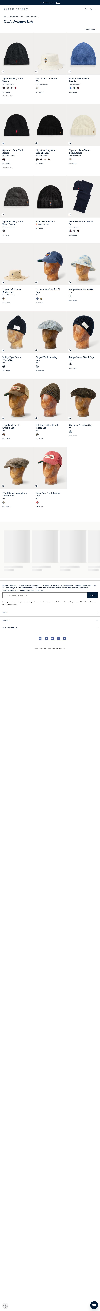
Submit (92, 595)
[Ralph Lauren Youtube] (52, 638)
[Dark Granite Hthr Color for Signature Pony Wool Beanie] (3, 88)
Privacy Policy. (11, 604)
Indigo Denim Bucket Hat (81, 289)
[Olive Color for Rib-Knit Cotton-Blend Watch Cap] (37, 434)
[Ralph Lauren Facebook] (46, 638)
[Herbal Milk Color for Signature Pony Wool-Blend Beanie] (70, 159)
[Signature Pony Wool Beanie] (16, 54)
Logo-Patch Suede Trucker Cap (11, 426)
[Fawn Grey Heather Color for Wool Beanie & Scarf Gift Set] (74, 231)
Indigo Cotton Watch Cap (81, 357)
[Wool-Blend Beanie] (50, 197)
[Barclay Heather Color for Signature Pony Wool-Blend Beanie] (3, 231)
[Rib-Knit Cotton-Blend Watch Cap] (50, 400)
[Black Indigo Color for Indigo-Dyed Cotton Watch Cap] (3, 366)
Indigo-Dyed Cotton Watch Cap (12, 358)
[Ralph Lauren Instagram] (40, 638)
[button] (86, 9)
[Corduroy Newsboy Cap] (83, 400)
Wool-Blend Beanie (45, 221)
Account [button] (6, 620)
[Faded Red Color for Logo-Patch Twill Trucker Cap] (37, 502)
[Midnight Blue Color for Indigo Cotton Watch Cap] (70, 364)
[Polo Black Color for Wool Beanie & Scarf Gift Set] (78, 231)
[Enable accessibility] (5, 1306)
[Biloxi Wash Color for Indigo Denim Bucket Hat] (70, 296)
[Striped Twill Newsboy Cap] (50, 332)
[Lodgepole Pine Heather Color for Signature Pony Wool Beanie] (74, 88)
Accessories (13, 17)
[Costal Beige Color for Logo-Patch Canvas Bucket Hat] (3, 298)
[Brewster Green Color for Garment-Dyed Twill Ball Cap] (41, 298)
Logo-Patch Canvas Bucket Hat (11, 290)
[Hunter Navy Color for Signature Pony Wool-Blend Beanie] (41, 159)
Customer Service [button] (9, 628)
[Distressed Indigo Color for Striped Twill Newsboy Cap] (37, 366)
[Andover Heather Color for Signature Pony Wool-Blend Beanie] (45, 159)
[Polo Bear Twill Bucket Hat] (50, 54)
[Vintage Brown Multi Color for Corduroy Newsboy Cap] (70, 431)
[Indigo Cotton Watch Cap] (83, 332)
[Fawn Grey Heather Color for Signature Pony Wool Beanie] (11, 88)
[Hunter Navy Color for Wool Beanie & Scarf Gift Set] (70, 231)
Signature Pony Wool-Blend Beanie (46, 151)
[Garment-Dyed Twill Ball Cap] (50, 264)
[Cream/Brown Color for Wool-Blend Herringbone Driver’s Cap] (3, 502)
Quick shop (3, 69)
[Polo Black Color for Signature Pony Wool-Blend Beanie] (37, 159)
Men (5, 17)
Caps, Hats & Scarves (29, 17)
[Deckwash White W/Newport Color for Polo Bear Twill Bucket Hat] (37, 88)
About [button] (4, 612)
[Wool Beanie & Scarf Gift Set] (83, 197)
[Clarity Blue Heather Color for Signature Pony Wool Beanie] (70, 88)
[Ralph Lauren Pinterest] (64, 638)
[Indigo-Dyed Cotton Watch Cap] (16, 332)
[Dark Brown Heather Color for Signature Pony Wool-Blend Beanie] (49, 159)
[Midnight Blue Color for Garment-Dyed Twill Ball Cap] (37, 298)
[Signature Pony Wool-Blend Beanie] (50, 125)
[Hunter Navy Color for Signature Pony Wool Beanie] (15, 88)
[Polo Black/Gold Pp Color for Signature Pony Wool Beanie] (7, 88)
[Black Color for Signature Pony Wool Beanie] (3, 159)
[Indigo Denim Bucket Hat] (83, 264)
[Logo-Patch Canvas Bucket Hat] (16, 264)
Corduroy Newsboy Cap (80, 425)
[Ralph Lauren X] (58, 638)
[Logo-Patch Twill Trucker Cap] (50, 468)
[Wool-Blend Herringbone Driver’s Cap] (16, 468)
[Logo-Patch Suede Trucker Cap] (16, 400)
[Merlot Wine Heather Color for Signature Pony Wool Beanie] (78, 88)
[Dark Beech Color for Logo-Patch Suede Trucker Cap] (3, 434)
